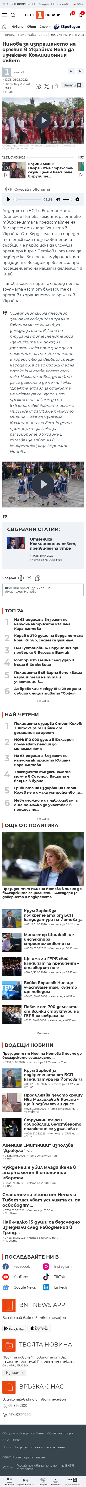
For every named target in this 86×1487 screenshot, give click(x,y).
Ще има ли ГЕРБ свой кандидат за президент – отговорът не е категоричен (51, 963)
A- (80, 71)
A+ (72, 71)
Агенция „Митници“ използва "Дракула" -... (37, 1148)
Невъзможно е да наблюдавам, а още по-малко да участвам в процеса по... (46, 805)
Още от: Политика (31, 825)
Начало (10, 35)
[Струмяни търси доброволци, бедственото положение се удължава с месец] (12, 1127)
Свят (31, 26)
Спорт (45, 26)
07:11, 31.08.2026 (35, 1133)
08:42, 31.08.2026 (36, 1084)
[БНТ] (8, 72)
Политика (27, 35)
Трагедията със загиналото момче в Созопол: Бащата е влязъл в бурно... (42, 776)
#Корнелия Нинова (21, 591)
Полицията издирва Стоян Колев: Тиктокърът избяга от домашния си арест (48, 728)
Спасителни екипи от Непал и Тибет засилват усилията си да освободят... (41, 1200)
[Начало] (5, 26)
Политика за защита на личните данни (33, 1447)
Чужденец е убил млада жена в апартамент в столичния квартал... (39, 1173)
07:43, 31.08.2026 (15, 1238)
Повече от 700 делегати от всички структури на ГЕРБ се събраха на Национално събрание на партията (51, 1011)
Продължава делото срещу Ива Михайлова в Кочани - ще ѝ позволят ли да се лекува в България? (53, 1099)
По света (32, 1111)
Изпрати (14, 1373)
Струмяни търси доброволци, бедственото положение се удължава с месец (52, 1124)
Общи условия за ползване (22, 1433)
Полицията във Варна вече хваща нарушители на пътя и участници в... (48, 677)
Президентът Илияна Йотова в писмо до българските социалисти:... (42, 1056)
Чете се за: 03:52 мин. (63, 1133)
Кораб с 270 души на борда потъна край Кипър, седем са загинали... (48, 637)
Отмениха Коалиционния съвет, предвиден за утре (53, 543)
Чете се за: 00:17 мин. (43, 1183)
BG (79, 4)
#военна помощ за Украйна (28, 588)
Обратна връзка (60, 1433)
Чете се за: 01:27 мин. (64, 1109)
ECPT (17, 1440)
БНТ (5, 4)
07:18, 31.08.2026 (14, 1210)
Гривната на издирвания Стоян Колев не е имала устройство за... (48, 790)
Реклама (43, 700)
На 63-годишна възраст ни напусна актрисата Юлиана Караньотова (42, 624)
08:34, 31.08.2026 (15, 1183)
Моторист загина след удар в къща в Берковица (44, 662)
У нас (42, 35)
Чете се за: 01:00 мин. (42, 1210)
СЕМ (5, 1440)
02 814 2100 (17, 1406)
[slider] (27, 199)
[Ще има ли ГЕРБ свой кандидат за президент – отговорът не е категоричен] (12, 966)
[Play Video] (43, 120)
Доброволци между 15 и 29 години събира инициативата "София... (47, 690)
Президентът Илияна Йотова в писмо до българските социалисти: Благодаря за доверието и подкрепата (42, 893)
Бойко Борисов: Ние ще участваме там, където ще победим (50, 987)
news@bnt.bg (19, 1414)
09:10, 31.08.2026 (15, 1062)
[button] (72, 1481)
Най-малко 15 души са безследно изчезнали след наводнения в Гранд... (41, 1227)
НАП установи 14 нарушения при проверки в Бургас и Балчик (47, 650)
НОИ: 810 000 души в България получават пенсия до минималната (44, 744)
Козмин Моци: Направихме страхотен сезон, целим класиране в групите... (51, 170)
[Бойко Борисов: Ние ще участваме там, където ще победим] (12, 990)
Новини (17, 26)
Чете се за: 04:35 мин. (43, 1062)
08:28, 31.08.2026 (15, 1155)
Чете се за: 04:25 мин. (43, 1155)
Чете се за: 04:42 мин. (65, 1084)
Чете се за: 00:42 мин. (43, 1238)
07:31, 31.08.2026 (36, 1109)
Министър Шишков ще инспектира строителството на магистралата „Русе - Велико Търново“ (49, 939)
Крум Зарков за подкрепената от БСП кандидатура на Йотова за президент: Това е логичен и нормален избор (53, 915)
